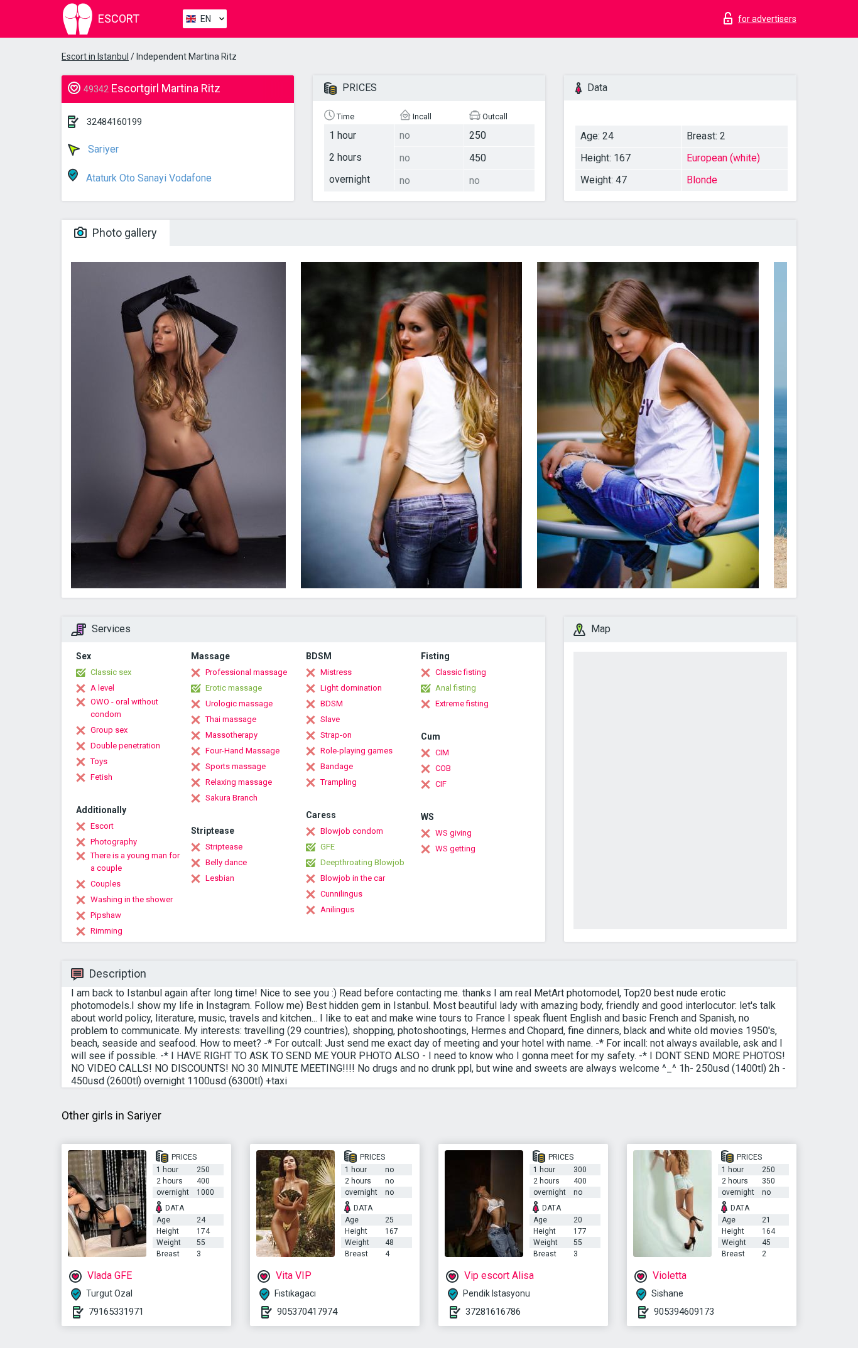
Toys (98, 761)
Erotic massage (233, 688)
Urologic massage (239, 703)
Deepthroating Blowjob (362, 862)
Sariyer (102, 149)
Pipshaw (105, 915)
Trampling (338, 782)
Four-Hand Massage (242, 750)
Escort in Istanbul (95, 56)
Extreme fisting (462, 703)
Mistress (336, 672)
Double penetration (125, 745)
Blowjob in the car (352, 878)
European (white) (723, 158)
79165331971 (116, 1311)
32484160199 (114, 121)
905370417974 (307, 1311)
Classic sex (110, 672)
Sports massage (235, 766)
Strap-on (336, 735)
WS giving (453, 833)
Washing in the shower (131, 899)
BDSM (331, 703)
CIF (441, 784)
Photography (113, 841)
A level (102, 688)
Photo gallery (123, 232)
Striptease (223, 846)
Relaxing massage (238, 782)
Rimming (106, 931)
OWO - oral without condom (124, 708)
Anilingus (337, 909)
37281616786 (493, 1311)
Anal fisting (455, 688)
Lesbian (219, 878)
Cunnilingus (341, 893)
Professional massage (246, 672)
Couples (105, 883)
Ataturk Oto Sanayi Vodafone (148, 178)
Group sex (109, 730)
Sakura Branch (231, 797)
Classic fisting (460, 672)
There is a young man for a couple (135, 862)
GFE (327, 846)
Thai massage (230, 719)
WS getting (455, 848)
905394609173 (684, 1311)
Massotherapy (231, 735)
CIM (442, 752)
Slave (330, 719)
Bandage (336, 766)
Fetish (101, 777)
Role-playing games (356, 750)
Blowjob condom (351, 831)
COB (443, 768)
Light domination (351, 688)
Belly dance (226, 862)
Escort (102, 826)
